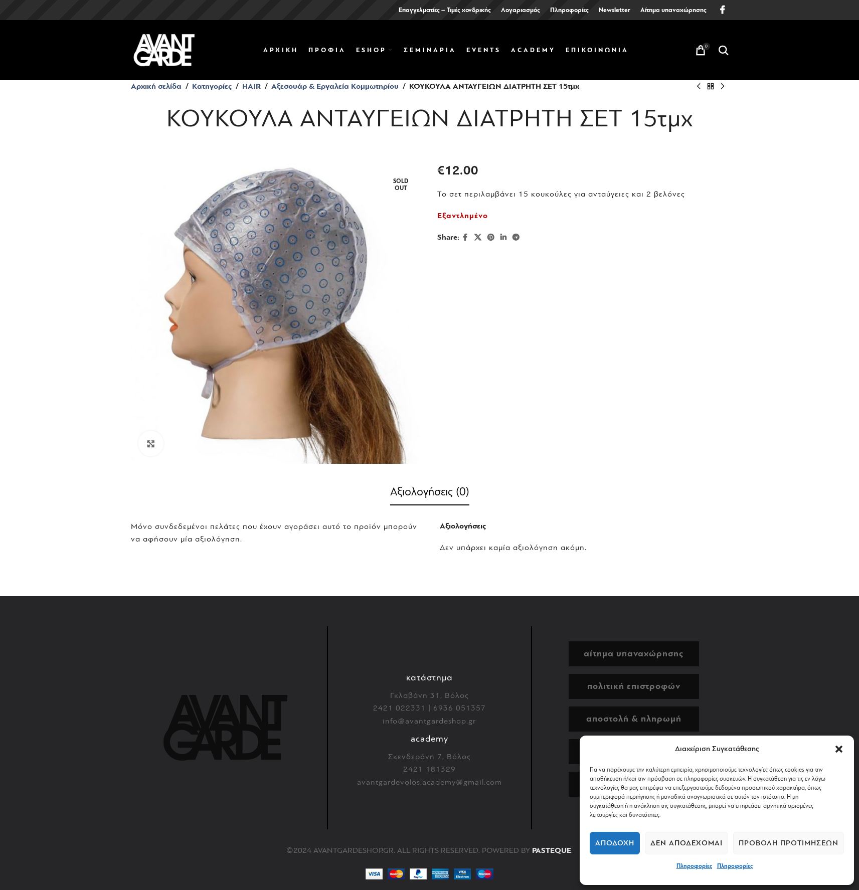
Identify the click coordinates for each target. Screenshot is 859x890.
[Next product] (723, 87)
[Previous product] (699, 87)
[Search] (724, 50)
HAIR (251, 86)
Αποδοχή (614, 843)
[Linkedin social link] (503, 238)
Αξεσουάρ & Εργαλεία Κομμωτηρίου (335, 86)
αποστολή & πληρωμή (633, 719)
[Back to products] (711, 87)
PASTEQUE (551, 850)
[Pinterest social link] (490, 238)
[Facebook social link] (723, 10)
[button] (839, 749)
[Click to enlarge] (150, 443)
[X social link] (477, 238)
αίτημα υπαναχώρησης (633, 653)
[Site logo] (164, 49)
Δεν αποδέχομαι (686, 843)
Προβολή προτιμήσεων (788, 843)
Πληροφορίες (694, 865)
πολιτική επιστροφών (633, 686)
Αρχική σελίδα (156, 86)
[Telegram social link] (516, 238)
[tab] (429, 493)
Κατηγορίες (212, 86)
